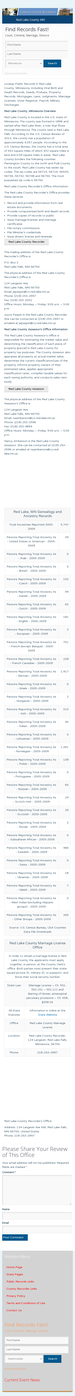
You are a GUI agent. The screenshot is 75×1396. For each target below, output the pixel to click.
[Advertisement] (37, 483)
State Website (47, 1014)
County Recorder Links (21, 1288)
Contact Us (14, 1310)
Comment (9, 1172)
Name (6, 1209)
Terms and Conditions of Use (25, 1303)
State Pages (14, 1274)
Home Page (14, 1267)
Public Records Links (20, 1281)
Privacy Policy (15, 1296)
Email (5, 1222)
